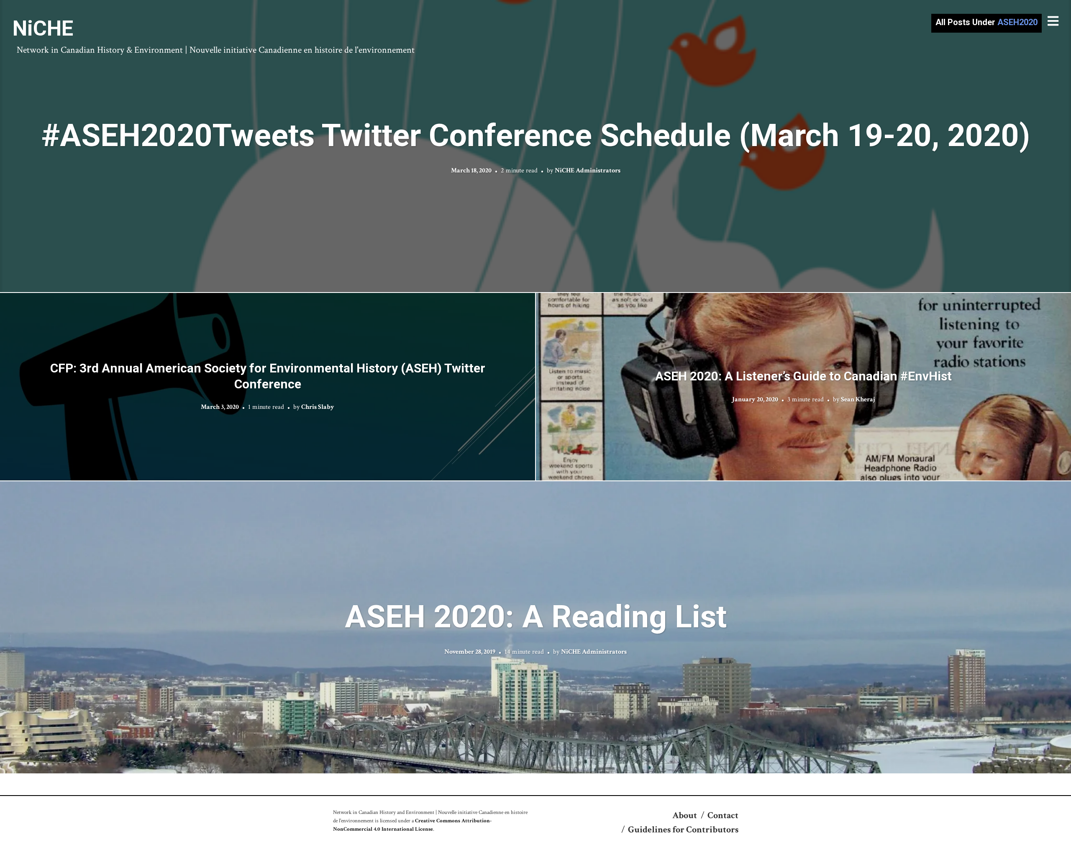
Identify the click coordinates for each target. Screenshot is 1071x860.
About (684, 815)
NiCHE (43, 28)
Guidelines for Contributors (683, 830)
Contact (722, 815)
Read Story (536, 146)
